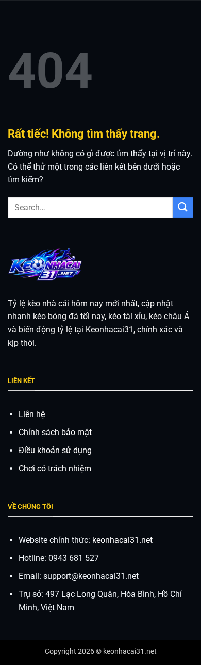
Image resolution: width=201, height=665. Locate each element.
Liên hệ (32, 414)
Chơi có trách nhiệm (55, 468)
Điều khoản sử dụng (55, 450)
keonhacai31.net (122, 540)
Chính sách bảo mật (55, 432)
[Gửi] (183, 207)
